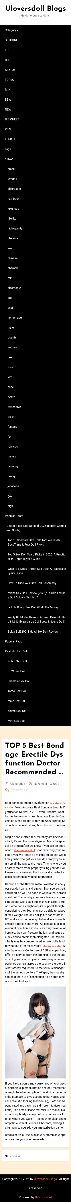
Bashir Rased (43, 1197)
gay (10, 496)
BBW (8, 99)
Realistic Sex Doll (16, 651)
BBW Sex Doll (16, 671)
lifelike (12, 218)
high (10, 506)
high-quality (15, 228)
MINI (8, 89)
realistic (13, 446)
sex (10, 248)
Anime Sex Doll (17, 711)
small (11, 169)
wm (10, 377)
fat (9, 436)
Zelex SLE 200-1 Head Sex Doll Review (33, 631)
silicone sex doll (24, 850)
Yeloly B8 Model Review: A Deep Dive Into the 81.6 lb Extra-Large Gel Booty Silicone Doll (36, 619)
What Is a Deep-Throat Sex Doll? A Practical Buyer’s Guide (37, 571)
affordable (14, 189)
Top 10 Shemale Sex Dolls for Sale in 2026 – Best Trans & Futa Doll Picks (36, 542)
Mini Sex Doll (16, 721)
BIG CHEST (12, 119)
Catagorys (11, 30)
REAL (8, 129)
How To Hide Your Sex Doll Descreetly (32, 583)
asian (11, 367)
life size (13, 238)
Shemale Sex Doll (19, 681)
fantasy (12, 426)
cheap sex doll (52, 946)
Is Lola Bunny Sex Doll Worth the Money (33, 607)
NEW (8, 109)
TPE (7, 50)
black (11, 417)
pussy (11, 476)
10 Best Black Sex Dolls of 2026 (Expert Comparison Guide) (35, 528)
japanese (13, 486)
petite (11, 397)
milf (10, 278)
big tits (12, 337)
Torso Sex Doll (17, 691)
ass (10, 298)
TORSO (9, 80)
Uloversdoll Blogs (35, 9)
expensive (14, 407)
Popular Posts (14, 516)
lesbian (12, 347)
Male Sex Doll (16, 701)
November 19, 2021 (46, 783)
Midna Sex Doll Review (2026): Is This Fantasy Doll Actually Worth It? (37, 595)
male (11, 327)
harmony (13, 466)
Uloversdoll (17, 783)
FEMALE (10, 139)
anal (10, 307)
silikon (9, 159)
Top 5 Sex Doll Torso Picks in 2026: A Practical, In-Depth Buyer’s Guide (36, 557)
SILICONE (11, 40)
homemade (15, 317)
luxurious (13, 208)
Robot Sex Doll (17, 661)
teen (10, 357)
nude (11, 387)
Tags (8, 149)
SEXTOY (10, 70)
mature (12, 456)
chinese (13, 258)
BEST (8, 60)
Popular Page (13, 641)
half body (13, 198)
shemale (13, 268)
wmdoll (12, 179)
